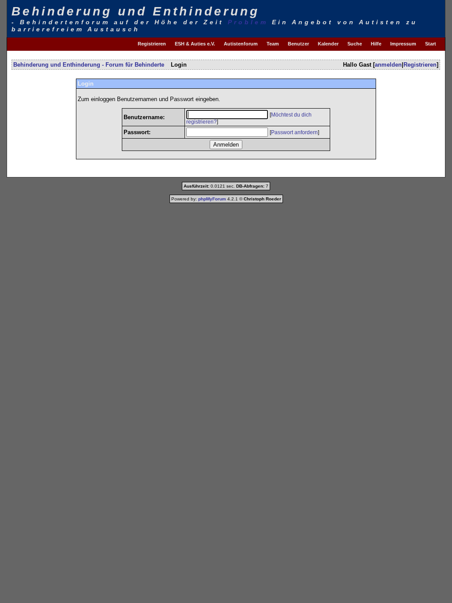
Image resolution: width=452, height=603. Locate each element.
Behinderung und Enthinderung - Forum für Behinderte (88, 64)
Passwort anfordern (294, 132)
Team (273, 43)
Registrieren (152, 43)
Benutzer (298, 43)
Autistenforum (241, 43)
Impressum (403, 43)
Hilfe (376, 43)
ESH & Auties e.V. (195, 43)
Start (430, 43)
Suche (354, 43)
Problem (248, 22)
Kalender (328, 43)
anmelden (388, 64)
